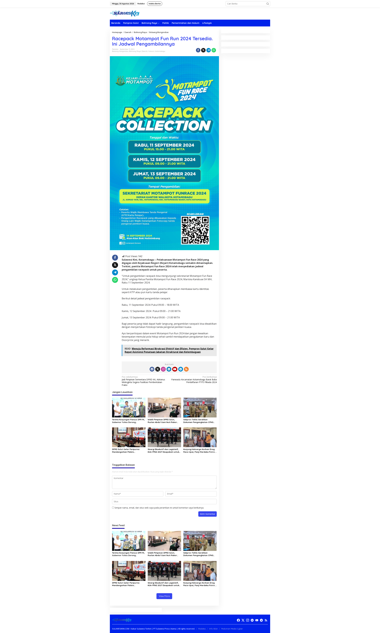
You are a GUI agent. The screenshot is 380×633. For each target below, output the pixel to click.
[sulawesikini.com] (125, 13)
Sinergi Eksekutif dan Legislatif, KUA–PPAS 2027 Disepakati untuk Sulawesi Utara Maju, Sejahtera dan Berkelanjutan (163, 450)
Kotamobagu (160, 51)
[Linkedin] (169, 369)
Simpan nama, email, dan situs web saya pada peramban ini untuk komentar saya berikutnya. (159, 507)
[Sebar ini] (198, 50)
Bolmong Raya (135, 51)
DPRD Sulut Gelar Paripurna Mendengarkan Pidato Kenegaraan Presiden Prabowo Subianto (127, 450)
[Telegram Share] (208, 50)
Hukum (151, 51)
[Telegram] (180, 369)
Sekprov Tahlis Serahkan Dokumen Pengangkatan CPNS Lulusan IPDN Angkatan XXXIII (198, 421)
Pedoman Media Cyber (232, 629)
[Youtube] (174, 369)
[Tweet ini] (203, 50)
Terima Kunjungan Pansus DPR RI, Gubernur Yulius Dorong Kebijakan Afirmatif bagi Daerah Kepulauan (128, 421)
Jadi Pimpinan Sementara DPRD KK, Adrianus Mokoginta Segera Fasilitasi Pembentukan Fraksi (143, 381)
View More (164, 596)
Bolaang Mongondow (120, 51)
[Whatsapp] (214, 50)
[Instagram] (163, 369)
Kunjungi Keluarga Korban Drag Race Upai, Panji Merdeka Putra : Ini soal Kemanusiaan (199, 450)
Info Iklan (213, 629)
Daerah (145, 51)
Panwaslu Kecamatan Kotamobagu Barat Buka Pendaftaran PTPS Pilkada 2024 (194, 380)
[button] (267, 3)
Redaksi (202, 629)
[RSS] (186, 369)
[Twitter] (157, 369)
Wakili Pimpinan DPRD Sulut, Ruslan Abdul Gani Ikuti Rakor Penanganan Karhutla (162, 421)
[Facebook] (152, 369)
